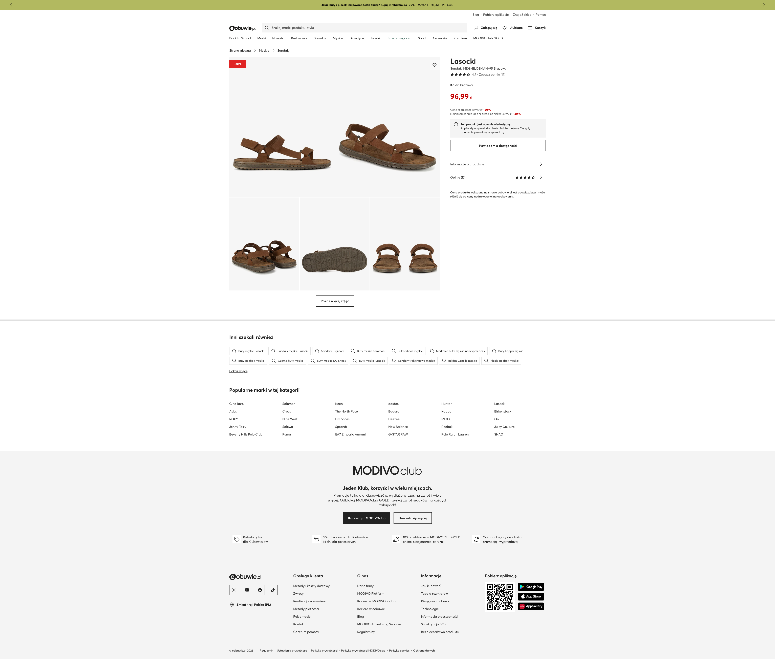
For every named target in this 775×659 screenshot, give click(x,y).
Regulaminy (366, 632)
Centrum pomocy (306, 632)
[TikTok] (273, 590)
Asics (233, 411)
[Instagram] (234, 590)
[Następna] (764, 5)
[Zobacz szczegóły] (541, 164)
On (496, 419)
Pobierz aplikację (496, 15)
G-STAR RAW (398, 434)
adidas (393, 404)
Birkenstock (502, 411)
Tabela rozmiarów (434, 593)
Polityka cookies (399, 650)
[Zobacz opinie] (541, 177)
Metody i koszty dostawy (311, 586)
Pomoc (541, 15)
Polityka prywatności (324, 650)
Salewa (287, 427)
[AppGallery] (531, 606)
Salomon (288, 404)
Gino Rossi (236, 404)
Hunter (446, 404)
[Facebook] (260, 590)
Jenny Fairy (237, 427)
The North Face (346, 411)
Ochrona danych (424, 650)
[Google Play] (531, 587)
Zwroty (298, 593)
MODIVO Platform (370, 593)
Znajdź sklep (522, 15)
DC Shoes (342, 419)
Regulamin (266, 650)
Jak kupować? (431, 586)
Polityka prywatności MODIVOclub (363, 650)
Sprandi (341, 427)
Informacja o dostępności (439, 616)
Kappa (446, 411)
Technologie (430, 609)
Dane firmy (365, 586)
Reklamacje (302, 616)
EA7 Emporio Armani (350, 434)
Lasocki (463, 61)
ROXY (233, 419)
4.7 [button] (477, 74)
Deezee (394, 419)
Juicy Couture (504, 427)
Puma (286, 434)
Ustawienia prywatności (292, 650)
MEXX (445, 419)
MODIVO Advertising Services (379, 624)
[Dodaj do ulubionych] (435, 65)
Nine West (289, 419)
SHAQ (498, 434)
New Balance (398, 427)
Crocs (286, 411)
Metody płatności (306, 609)
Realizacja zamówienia (310, 601)
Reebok (446, 427)
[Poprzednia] (11, 5)
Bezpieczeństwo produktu (440, 632)
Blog (475, 15)
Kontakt (299, 624)
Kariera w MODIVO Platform (378, 601)
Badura (393, 411)
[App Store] (531, 597)
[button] (282, 127)
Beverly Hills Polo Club (245, 434)
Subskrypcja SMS (433, 624)
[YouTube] (247, 590)
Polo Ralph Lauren (455, 434)
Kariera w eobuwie (371, 609)
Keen (339, 404)
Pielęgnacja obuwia (435, 601)
